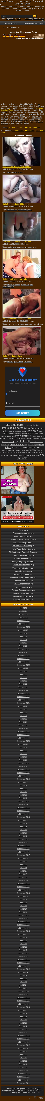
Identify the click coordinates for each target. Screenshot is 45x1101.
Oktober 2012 (23, 1042)
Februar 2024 (23, 614)
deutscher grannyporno (15, 324)
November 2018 (23, 811)
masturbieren (17, 444)
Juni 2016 (23, 903)
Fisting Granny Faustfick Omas (22, 552)
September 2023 (23, 627)
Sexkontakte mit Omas (33, 23)
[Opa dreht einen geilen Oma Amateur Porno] (21, 226)
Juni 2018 (23, 827)
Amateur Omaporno (16, 127)
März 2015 (23, 950)
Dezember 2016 (23, 884)
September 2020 (23, 741)
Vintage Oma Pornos (21, 600)
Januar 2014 (23, 994)
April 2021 (23, 719)
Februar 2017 (23, 877)
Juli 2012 (23, 1051)
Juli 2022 (23, 671)
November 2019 (23, 773)
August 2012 (23, 1048)
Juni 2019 (23, 789)
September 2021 (23, 703)
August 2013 (23, 1010)
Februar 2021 (23, 725)
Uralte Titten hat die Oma (12, 356)
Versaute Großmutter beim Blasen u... (17, 167)
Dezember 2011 (23, 1074)
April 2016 (23, 909)
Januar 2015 (23, 956)
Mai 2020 (23, 754)
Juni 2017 (23, 865)
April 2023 (23, 643)
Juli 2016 (23, 899)
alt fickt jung (35, 425)
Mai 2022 (23, 678)
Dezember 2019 (23, 770)
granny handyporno (24, 210)
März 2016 (23, 912)
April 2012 (23, 1061)
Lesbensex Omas (21, 574)
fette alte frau (21, 431)
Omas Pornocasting (22, 584)
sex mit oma (38, 324)
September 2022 (23, 665)
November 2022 (23, 659)
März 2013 (23, 1026)
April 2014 (23, 985)
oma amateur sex (31, 247)
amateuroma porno (12, 427)
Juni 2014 (23, 979)
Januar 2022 (23, 690)
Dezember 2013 (23, 998)
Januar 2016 (23, 918)
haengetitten (41, 438)
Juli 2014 (23, 975)
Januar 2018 (23, 842)
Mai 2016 (23, 906)
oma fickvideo (17, 447)
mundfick (20, 247)
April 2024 (23, 611)
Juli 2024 (23, 608)
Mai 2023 (23, 640)
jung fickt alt (18, 362)
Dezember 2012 (23, 1036)
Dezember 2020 (23, 732)
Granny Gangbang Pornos (22, 562)
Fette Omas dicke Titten (21, 549)
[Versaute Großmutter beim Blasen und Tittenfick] (21, 151)
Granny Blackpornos (21, 555)
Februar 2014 (23, 991)
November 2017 (23, 849)
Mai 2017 (23, 868)
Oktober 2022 (23, 662)
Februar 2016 (23, 915)
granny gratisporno (24, 436)
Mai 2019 (23, 792)
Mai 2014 (23, 982)
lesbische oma (5, 445)
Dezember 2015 (23, 922)
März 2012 (23, 1064)
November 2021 (23, 697)
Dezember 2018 (23, 808)
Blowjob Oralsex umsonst (21, 539)
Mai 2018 (23, 830)
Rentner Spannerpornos (22, 590)
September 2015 (23, 931)
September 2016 (23, 893)
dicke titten (39, 428)
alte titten (10, 362)
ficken (15, 434)
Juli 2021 (23, 709)
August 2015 (23, 934)
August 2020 (23, 744)
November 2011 (23, 1077)
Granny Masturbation (21, 565)
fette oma (21, 172)
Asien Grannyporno (22, 536)
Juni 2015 (23, 941)
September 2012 (23, 1045)
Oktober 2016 (23, 890)
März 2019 (23, 798)
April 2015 (23, 947)
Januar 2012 (23, 1070)
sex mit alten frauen (33, 455)
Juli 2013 (23, 1013)
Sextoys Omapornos (21, 596)
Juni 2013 (23, 1017)
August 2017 (23, 858)
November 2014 (23, 963)
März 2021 (23, 722)
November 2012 (23, 1039)
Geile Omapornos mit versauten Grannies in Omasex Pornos (22, 2)
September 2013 (23, 1007)
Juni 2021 (23, 713)
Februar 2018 (23, 839)
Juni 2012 (23, 1055)
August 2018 (23, 820)
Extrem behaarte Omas (21, 546)
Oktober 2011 (23, 1080)
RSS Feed (28, 19)
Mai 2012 (23, 1058)
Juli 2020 (23, 747)
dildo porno (29, 130)
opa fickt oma (10, 452)
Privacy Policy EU (36, 1099)
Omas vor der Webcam (11, 27)
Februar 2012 (23, 1067)
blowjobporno (11, 247)
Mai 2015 (23, 944)
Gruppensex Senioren (21, 568)
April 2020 (23, 757)
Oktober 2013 (23, 1004)
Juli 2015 (23, 937)
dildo (5, 431)
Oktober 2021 (23, 700)
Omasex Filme (11, 23)
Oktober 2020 (23, 738)
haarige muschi (31, 438)
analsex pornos (18, 130)
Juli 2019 (23, 785)
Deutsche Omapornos (22, 543)
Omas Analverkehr (32, 127)
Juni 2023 (23, 636)
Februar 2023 (23, 649)
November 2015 (23, 925)
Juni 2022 (23, 674)
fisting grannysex (23, 434)
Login (19, 19)
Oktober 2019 (23, 776)
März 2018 (23, 836)
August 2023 (23, 630)
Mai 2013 (23, 1020)
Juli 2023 (23, 633)
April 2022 (23, 681)
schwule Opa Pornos (21, 593)
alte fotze (27, 425)
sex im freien (22, 455)
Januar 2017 (23, 880)
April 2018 (23, 833)
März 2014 (23, 988)
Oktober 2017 (23, 852)
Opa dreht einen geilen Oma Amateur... (17, 241)
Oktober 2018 (23, 814)
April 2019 (23, 795)
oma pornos (28, 324)
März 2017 (23, 874)
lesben (32, 442)
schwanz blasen (31, 452)
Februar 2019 (23, 801)
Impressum (21, 1099)
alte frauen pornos (13, 285)
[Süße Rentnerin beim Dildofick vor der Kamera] (21, 189)
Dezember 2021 (23, 694)
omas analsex (25, 450)
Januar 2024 (23, 617)
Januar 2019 (23, 804)
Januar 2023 (23, 652)
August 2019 (23, 782)
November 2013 (23, 1001)
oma (25, 445)
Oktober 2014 (23, 966)
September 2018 (23, 817)
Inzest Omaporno (22, 571)
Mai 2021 (23, 716)
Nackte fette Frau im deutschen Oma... (17, 318)
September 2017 (23, 855)
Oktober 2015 (23, 928)
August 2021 (23, 706)
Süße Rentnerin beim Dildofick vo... (16, 204)
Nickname (13, 391)
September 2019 (23, 779)
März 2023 (23, 646)
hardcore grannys (7, 442)
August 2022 (23, 668)
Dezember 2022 (23, 655)
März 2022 (23, 684)
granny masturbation (9, 438)
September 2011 (23, 1083)
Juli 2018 (23, 823)
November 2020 (23, 735)
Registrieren (10, 19)
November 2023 (23, 621)
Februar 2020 (23, 763)
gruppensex (25, 285)
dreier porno (12, 431)
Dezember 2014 (23, 960)
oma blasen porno (33, 445)
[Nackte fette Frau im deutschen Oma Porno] (21, 303)
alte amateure (12, 172)
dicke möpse (30, 428)
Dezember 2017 (23, 846)
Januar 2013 (23, 1032)
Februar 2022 (23, 687)
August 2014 (23, 972)
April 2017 (23, 871)
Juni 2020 (23, 751)
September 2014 (23, 969)
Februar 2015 (23, 953)
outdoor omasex (20, 452)
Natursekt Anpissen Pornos (21, 577)
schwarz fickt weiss (10, 455)
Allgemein (22, 530)
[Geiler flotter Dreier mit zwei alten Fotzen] (21, 263)
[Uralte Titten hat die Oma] (21, 340)
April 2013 (23, 1023)
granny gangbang (8, 436)
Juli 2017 (23, 861)
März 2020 (23, 760)
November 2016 (23, 887)
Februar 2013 (23, 1029)
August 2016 (23, 896)
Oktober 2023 (23, 624)
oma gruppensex (29, 447)
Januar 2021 (23, 728)
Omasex (33, 450)
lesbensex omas (38, 442)
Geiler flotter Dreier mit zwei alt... (15, 279)
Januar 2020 (23, 766)
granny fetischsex (36, 434)
